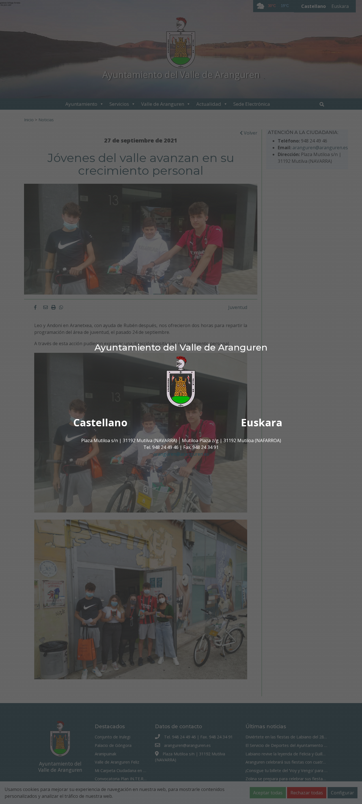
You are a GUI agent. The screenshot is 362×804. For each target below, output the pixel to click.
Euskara (261, 422)
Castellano (100, 422)
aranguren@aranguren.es (181, 454)
